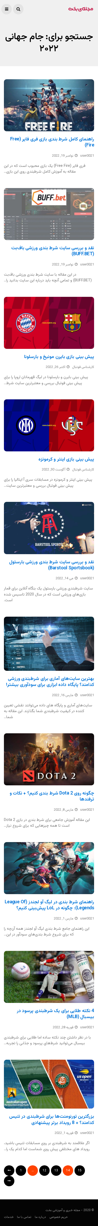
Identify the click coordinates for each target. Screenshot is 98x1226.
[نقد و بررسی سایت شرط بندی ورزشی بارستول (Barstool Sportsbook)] (49, 528)
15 (80, 1170)
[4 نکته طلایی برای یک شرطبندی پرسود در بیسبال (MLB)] (49, 977)
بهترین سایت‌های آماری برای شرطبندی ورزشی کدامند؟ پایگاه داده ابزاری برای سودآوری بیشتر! (50, 682)
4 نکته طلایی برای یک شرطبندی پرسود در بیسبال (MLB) (55, 1014)
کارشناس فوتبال (83, 367)
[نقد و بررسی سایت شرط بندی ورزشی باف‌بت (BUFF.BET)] (49, 214)
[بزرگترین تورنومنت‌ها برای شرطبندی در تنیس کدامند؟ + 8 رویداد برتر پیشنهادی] (49, 1084)
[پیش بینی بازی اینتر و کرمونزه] (49, 425)
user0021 (87, 155)
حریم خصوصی (58, 1217)
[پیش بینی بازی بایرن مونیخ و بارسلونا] (49, 323)
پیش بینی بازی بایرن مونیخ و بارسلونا (59, 357)
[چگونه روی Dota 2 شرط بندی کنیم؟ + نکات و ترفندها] (49, 759)
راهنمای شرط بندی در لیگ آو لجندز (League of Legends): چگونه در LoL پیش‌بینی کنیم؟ (49, 905)
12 (44, 1170)
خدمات (9, 1217)
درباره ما (40, 1217)
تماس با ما (24, 1217)
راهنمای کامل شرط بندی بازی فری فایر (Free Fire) (52, 142)
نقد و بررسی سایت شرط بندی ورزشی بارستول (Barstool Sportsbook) (51, 565)
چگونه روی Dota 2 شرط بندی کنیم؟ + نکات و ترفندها (52, 796)
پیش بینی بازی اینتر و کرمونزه (66, 459)
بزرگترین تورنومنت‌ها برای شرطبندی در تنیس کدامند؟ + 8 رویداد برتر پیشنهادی (51, 1119)
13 (56, 1170)
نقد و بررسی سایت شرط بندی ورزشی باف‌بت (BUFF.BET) (52, 251)
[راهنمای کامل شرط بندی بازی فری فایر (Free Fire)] (49, 105)
